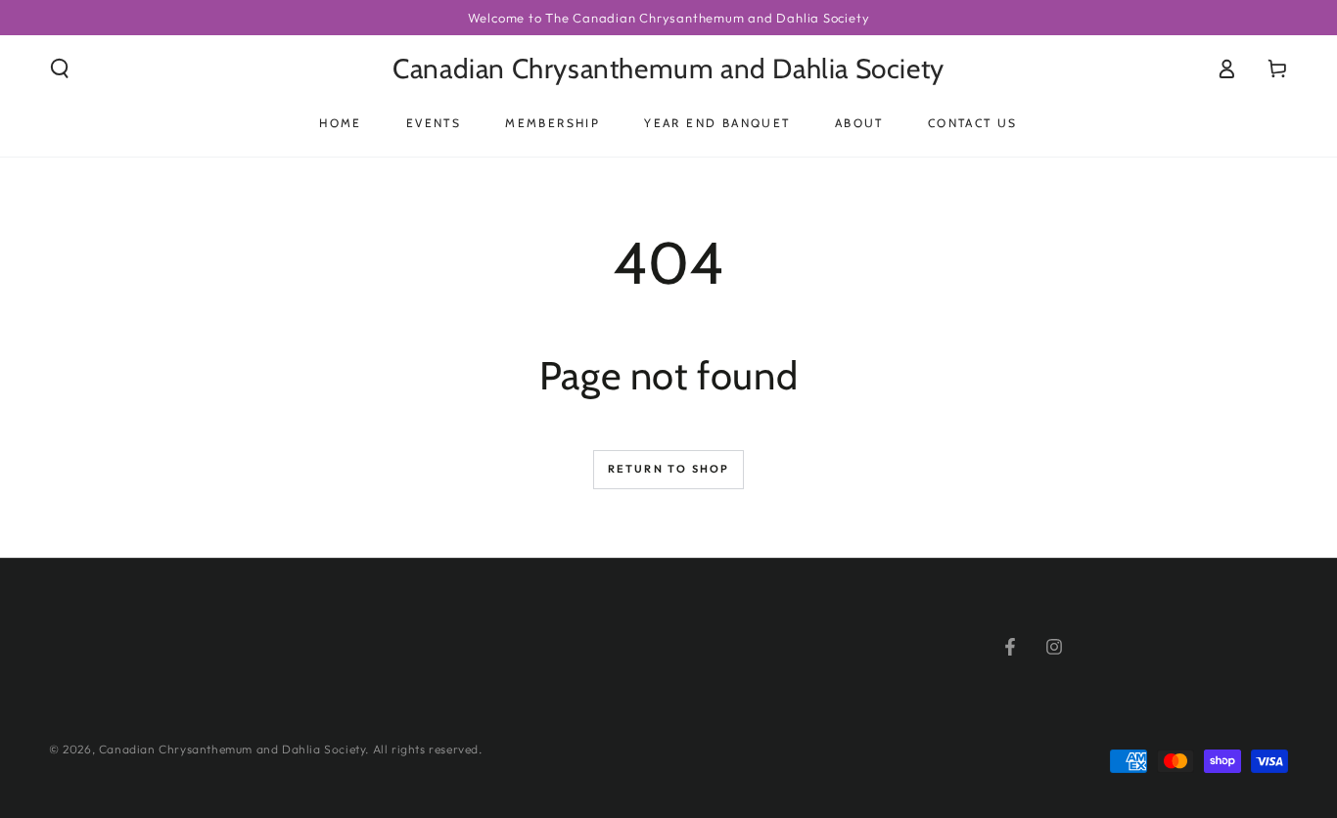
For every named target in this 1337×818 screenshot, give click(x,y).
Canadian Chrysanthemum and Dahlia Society (232, 749)
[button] (59, 68)
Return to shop (669, 469)
